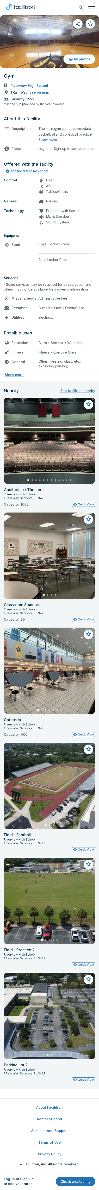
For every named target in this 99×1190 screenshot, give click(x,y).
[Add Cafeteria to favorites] (88, 634)
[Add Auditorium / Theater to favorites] (88, 404)
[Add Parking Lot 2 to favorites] (88, 979)
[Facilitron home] (20, 10)
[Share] (78, 24)
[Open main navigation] (91, 7)
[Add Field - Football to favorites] (88, 749)
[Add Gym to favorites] (90, 24)
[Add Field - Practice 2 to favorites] (88, 864)
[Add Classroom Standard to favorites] (88, 519)
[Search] (81, 7)
